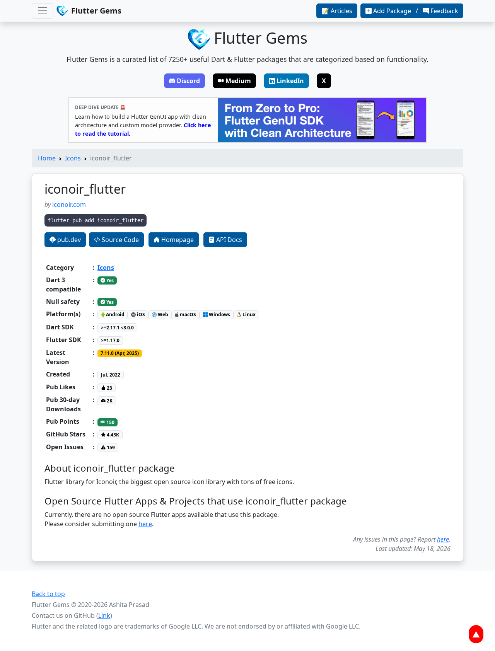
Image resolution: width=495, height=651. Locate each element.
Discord (188, 81)
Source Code (119, 239)
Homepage (177, 239)
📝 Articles (336, 11)
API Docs (228, 239)
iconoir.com (69, 204)
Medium (238, 81)
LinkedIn (290, 81)
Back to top (48, 594)
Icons (73, 158)
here (145, 524)
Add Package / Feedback (415, 11)
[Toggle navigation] (42, 11)
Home (47, 158)
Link (104, 615)
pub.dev (68, 239)
